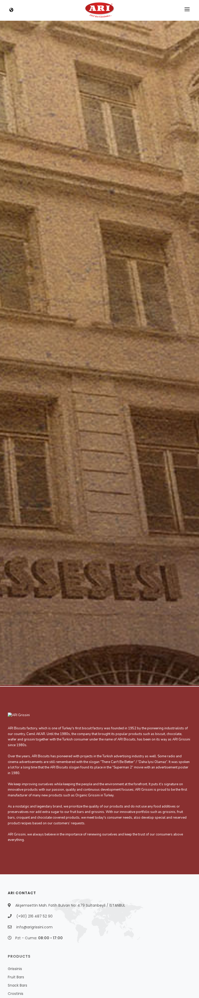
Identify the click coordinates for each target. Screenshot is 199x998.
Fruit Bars (16, 977)
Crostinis (15, 993)
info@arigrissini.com (34, 927)
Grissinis (15, 968)
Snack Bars (17, 985)
